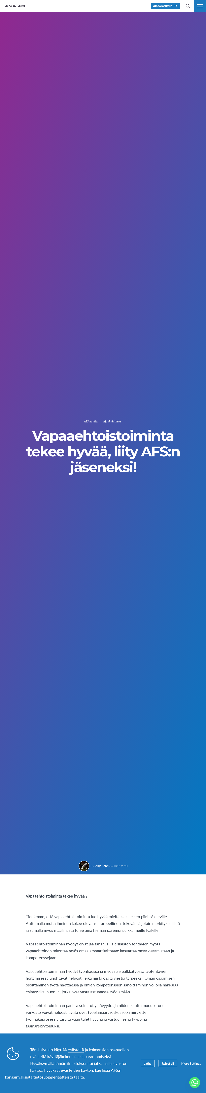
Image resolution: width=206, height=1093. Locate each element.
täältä (79, 1077)
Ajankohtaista (112, 421)
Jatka (147, 1063)
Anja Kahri (102, 866)
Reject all (168, 1063)
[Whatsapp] (194, 1082)
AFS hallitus (91, 421)
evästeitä (76, 1049)
